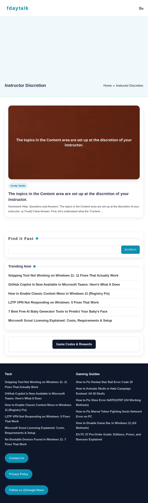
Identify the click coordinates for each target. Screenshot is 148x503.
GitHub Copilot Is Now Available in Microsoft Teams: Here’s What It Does (35, 396)
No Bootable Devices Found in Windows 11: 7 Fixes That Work (35, 442)
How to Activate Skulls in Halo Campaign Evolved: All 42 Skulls (103, 391)
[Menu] (141, 8)
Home (107, 85)
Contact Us (16, 458)
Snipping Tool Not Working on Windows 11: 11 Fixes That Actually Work (36, 384)
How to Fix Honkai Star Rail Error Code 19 (104, 382)
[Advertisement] (74, 51)
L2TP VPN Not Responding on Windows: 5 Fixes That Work (37, 419)
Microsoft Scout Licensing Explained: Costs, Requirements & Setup (35, 430)
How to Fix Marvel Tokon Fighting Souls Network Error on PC (109, 414)
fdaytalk (18, 8)
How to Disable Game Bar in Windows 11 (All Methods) (106, 425)
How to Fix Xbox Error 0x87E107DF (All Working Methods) (108, 402)
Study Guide (18, 185)
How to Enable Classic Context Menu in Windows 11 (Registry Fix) (38, 407)
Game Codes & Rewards (74, 344)
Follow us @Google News (26, 490)
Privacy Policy (18, 474)
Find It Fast (21, 238)
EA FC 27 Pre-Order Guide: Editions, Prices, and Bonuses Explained (108, 437)
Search (130, 249)
